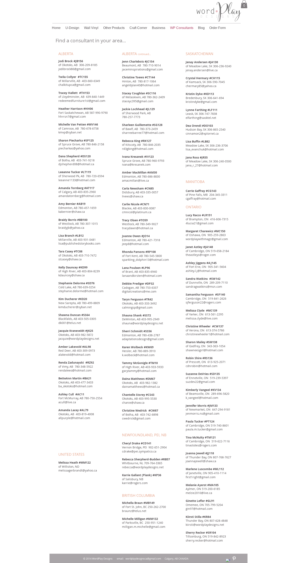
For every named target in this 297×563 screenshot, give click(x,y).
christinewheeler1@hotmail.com (208, 334)
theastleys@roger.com (201, 255)
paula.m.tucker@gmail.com (204, 429)
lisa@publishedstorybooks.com (79, 243)
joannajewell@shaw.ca (201, 461)
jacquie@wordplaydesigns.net (78, 339)
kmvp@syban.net (70, 132)
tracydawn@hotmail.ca (137, 228)
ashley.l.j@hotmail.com (201, 271)
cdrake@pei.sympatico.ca (139, 451)
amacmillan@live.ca (135, 180)
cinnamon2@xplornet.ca (202, 133)
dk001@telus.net (69, 323)
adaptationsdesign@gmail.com (143, 339)
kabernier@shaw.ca (71, 212)
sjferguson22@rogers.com (203, 302)
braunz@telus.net (134, 511)
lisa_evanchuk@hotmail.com (205, 149)
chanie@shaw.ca (133, 402)
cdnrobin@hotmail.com (201, 366)
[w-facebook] (228, 561)
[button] (244, 4)
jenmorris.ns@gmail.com (202, 413)
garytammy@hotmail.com (139, 371)
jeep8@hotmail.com (135, 244)
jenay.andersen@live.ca (202, 70)
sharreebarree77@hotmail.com (143, 133)
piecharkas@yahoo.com (74, 148)
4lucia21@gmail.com (200, 223)
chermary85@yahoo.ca (201, 86)
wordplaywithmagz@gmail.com (207, 239)
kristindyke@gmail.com (201, 102)
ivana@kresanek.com (136, 164)
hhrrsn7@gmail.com (72, 116)
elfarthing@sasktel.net (201, 118)
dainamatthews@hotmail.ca (141, 386)
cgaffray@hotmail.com (201, 198)
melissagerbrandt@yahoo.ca (77, 470)
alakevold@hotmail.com (74, 355)
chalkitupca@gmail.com (74, 85)
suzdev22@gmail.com (200, 382)
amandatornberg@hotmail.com (79, 196)
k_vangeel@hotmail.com (202, 398)
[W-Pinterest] (234, 558)
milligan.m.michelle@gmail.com (143, 527)
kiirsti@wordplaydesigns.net (205, 525)
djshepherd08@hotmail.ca (76, 164)
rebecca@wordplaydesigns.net (143, 467)
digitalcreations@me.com (139, 291)
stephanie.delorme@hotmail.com (80, 291)
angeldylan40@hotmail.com (141, 85)
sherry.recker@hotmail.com (204, 540)
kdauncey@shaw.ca (71, 275)
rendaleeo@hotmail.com (75, 370)
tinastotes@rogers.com (201, 445)
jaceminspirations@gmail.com (142, 69)
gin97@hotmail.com (199, 509)
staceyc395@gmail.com (137, 101)
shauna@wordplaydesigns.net (142, 323)
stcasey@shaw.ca (70, 259)
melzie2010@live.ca (199, 493)
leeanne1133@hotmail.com (76, 180)
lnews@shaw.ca (132, 196)
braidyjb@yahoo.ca (71, 228)
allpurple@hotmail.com (74, 418)
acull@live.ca (67, 402)
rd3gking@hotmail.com (137, 149)
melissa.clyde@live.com (202, 318)
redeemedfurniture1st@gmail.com (81, 101)
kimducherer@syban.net (75, 307)
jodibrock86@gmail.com (74, 69)
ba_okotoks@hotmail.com (75, 386)
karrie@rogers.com (135, 483)
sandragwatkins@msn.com (204, 286)
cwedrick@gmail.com (136, 418)
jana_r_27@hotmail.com (202, 165)
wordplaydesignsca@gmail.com (143, 558)
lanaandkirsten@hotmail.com (142, 276)
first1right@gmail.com (201, 477)
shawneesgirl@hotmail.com (204, 350)
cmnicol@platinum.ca (136, 212)
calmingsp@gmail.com (137, 307)
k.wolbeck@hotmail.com (138, 355)
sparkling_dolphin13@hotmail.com (145, 260)
